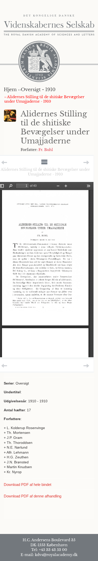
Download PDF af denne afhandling (32, 496)
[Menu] (44, 162)
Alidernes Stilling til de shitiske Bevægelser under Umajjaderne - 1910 (45, 171)
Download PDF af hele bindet (27, 484)
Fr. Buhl (45, 149)
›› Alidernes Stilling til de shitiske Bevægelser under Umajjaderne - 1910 (44, 99)
